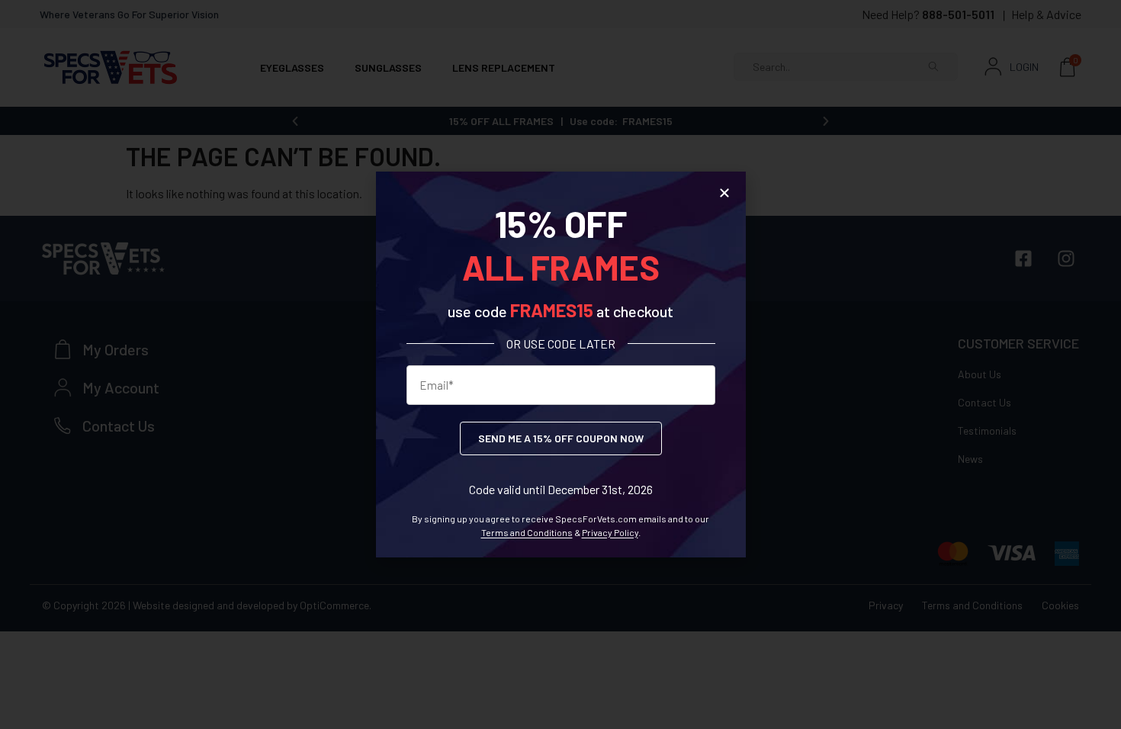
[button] (724, 193)
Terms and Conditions (527, 532)
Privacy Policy (610, 532)
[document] (560, 364)
